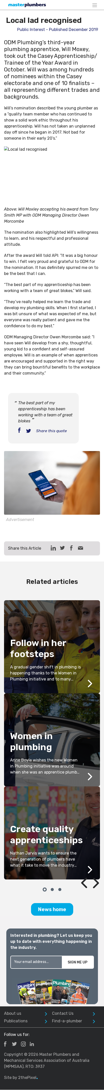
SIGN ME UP (77, 962)
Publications (16, 1021)
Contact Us (62, 1013)
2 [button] (52, 889)
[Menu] (95, 5)
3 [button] (59, 889)
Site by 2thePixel (21, 1077)
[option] (52, 739)
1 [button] (44, 889)
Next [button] (90, 871)
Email (80, 547)
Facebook (5, 1043)
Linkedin (32, 1044)
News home (52, 909)
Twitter (14, 1043)
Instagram (23, 1043)
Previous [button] (78, 871)
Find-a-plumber (67, 1021)
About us (12, 1013)
